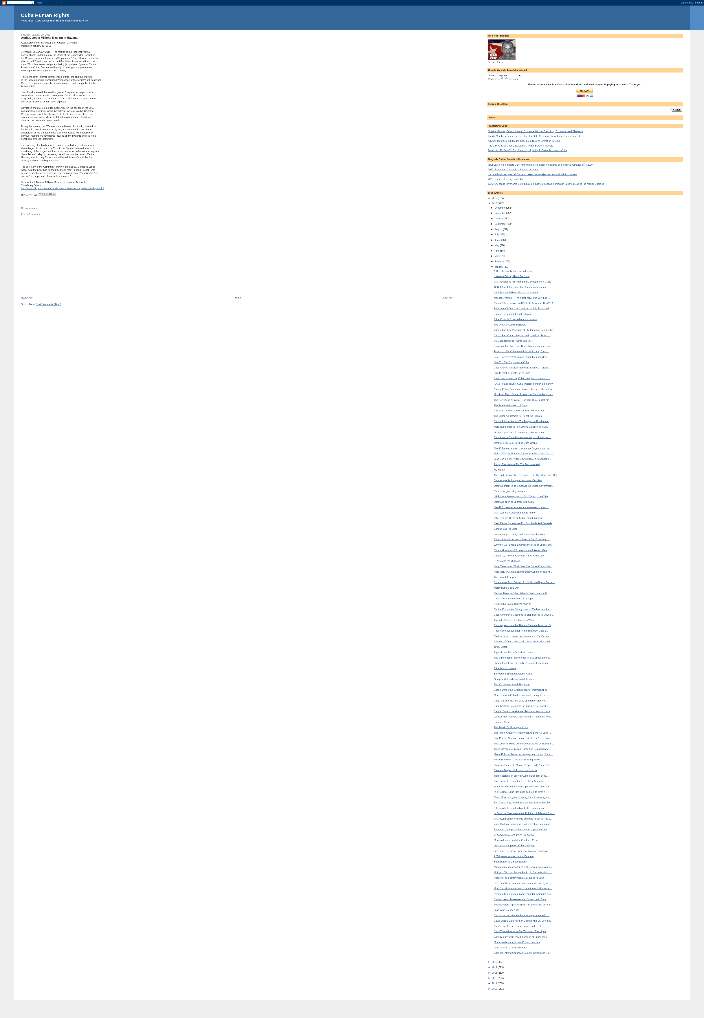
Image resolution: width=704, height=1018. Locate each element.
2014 (495, 967)
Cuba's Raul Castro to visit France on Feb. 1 (517, 926)
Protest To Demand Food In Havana (513, 314)
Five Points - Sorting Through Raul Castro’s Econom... (523, 738)
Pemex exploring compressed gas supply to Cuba (520, 829)
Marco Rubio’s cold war (506, 587)
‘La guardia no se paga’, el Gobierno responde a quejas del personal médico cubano (532, 174)
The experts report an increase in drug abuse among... (522, 657)
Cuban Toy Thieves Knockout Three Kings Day (519, 555)
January (499, 266)
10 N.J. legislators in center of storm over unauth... (521, 287)
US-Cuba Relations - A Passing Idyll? (513, 340)
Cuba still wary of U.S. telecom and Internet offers (520, 550)
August (499, 229)
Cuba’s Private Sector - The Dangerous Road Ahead (521, 421)
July (497, 234)
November (500, 213)
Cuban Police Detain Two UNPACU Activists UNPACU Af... (525, 303)
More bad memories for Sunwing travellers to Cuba (521, 426)
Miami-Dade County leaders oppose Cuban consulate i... (524, 786)
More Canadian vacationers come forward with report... (523, 888)
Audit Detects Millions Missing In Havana (516, 292)
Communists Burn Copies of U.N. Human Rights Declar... (524, 582)
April (497, 250)
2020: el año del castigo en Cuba (505, 179)
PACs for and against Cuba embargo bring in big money (523, 383)
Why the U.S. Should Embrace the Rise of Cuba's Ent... (523, 544)
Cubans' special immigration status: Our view (518, 480)
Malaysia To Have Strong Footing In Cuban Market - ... (523, 872)
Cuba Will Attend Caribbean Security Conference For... (522, 953)
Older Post (447, 297)
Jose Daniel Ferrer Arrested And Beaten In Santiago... (522, 459)
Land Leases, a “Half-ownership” (511, 947)
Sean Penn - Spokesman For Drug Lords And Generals (523, 523)
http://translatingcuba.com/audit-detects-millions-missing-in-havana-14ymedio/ (62, 188)
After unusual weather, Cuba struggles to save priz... (522, 378)
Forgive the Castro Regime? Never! (512, 604)
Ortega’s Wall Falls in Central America (514, 679)
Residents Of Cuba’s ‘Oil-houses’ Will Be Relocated (521, 308)
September (501, 224)
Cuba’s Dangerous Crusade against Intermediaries (520, 689)
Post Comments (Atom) (48, 304)
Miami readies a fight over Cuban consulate (517, 942)
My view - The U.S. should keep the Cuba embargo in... (523, 394)
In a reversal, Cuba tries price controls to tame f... (520, 792)
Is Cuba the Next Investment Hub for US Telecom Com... (524, 813)
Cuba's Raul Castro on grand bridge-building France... (522, 335)
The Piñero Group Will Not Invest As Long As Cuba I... (523, 732)
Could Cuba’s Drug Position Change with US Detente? (522, 920)
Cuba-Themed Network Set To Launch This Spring (520, 931)
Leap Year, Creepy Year (506, 910)
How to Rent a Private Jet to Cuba (512, 373)
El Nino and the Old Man (507, 561)
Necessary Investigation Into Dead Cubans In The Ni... (523, 571)
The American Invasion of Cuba (510, 405)
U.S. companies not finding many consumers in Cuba (522, 281)
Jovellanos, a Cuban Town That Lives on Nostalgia (521, 851)
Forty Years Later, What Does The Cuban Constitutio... (523, 566)
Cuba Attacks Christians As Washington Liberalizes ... (522, 437)
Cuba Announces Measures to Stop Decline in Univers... (524, 614)
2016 (495, 203)
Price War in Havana (505, 668)
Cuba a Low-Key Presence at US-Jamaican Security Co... (524, 330)
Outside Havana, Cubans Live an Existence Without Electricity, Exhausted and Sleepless (535, 131)
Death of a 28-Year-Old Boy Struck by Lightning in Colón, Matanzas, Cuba (527, 150)
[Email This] (40, 194)
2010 (495, 988)
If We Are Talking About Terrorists (511, 276)
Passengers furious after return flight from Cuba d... (521, 630)
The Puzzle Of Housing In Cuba (511, 727)
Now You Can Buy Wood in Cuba (511, 362)
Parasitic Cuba (501, 722)
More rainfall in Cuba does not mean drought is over (521, 695)
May (497, 245)
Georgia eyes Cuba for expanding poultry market (519, 432)
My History (499, 469)
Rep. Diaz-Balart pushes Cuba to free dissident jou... (522, 883)
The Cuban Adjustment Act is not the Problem (518, 416)
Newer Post (27, 297)
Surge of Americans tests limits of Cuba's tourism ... (521, 539)
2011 (495, 983)
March (498, 256)
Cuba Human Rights (45, 15)
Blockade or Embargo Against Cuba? (513, 673)
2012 (495, 978)
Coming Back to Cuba (505, 528)
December (500, 207)
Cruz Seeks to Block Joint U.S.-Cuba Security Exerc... (523, 781)
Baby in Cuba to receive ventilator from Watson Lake (522, 711)
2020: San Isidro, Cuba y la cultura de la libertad (513, 169)
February (500, 261)
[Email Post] (35, 195)
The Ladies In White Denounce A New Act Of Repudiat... (524, 743)
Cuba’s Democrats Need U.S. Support (514, 598)
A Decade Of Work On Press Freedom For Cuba (519, 410)
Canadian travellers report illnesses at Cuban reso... (521, 937)
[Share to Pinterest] (54, 194)
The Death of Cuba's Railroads (510, 324)
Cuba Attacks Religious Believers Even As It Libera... (522, 367)
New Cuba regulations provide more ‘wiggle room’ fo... (522, 448)
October (499, 218)
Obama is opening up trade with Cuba (514, 501)
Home (237, 297)
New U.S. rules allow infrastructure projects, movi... (521, 507)
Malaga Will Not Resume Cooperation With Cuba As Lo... (524, 453)
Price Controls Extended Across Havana (515, 319)
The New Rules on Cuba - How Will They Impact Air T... (523, 400)
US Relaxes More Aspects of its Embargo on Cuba (521, 496)
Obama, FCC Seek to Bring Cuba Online (515, 443)
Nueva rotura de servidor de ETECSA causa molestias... (524, 867)
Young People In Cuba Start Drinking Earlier (517, 759)
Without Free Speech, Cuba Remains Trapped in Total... (523, 716)
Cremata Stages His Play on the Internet (515, 770)
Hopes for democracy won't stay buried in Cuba (519, 877)
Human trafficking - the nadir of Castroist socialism (521, 663)
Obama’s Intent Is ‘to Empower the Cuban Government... (524, 485)
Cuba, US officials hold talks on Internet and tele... (521, 700)
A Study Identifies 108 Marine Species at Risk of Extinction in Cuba (524, 141)
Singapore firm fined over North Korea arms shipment (522, 346)
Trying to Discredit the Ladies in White (514, 620)
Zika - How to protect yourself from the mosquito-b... (521, 357)
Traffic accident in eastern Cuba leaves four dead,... (521, 775)
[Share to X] (47, 194)
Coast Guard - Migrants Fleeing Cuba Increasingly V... (522, 797)
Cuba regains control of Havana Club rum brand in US (522, 625)
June (497, 240)
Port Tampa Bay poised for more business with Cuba (522, 802)
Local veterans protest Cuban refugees (514, 845)
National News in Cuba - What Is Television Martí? (520, 593)
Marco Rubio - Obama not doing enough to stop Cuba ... (523, 754)
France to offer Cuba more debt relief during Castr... (521, 351)
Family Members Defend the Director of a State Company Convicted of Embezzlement (534, 136)
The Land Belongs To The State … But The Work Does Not (525, 475)
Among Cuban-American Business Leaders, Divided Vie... (524, 389)
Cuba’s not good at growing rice (510, 491)
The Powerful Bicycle (505, 577)
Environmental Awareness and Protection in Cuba (520, 899)
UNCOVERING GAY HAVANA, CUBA (514, 834)
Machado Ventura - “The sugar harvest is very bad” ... (522, 297)
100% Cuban (500, 646)
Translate (513, 79)
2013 (495, 972)
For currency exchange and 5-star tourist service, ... (521, 534)
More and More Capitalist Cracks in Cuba (516, 840)
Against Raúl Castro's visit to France (513, 652)
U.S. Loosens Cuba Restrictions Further (515, 512)
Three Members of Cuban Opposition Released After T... (523, 749)
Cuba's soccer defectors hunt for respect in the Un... (521, 915)
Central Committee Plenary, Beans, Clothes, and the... (523, 609)
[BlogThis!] (43, 194)
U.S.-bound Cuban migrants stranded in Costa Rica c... (523, 818)
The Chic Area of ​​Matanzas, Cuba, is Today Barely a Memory (520, 145)
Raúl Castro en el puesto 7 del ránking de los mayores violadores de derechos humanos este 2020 (540, 164)
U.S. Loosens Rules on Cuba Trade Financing (518, 518)
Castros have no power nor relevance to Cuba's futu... (522, 636)
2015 (495, 962)
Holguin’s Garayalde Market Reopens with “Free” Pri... (522, 765)
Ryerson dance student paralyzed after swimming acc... (523, 894)
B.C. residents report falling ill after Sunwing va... (520, 808)
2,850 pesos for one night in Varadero (514, 856)
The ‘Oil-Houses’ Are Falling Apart (512, 684)
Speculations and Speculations (510, 861)
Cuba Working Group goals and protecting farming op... (523, 824)
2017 (495, 198)
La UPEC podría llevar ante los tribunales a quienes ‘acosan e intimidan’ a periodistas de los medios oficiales (546, 183)
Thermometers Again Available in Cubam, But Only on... (523, 904)
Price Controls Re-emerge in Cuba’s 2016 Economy (521, 706)
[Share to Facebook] (50, 194)
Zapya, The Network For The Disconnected (517, 464)
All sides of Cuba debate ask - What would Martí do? (522, 641)
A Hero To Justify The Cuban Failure (513, 271)
